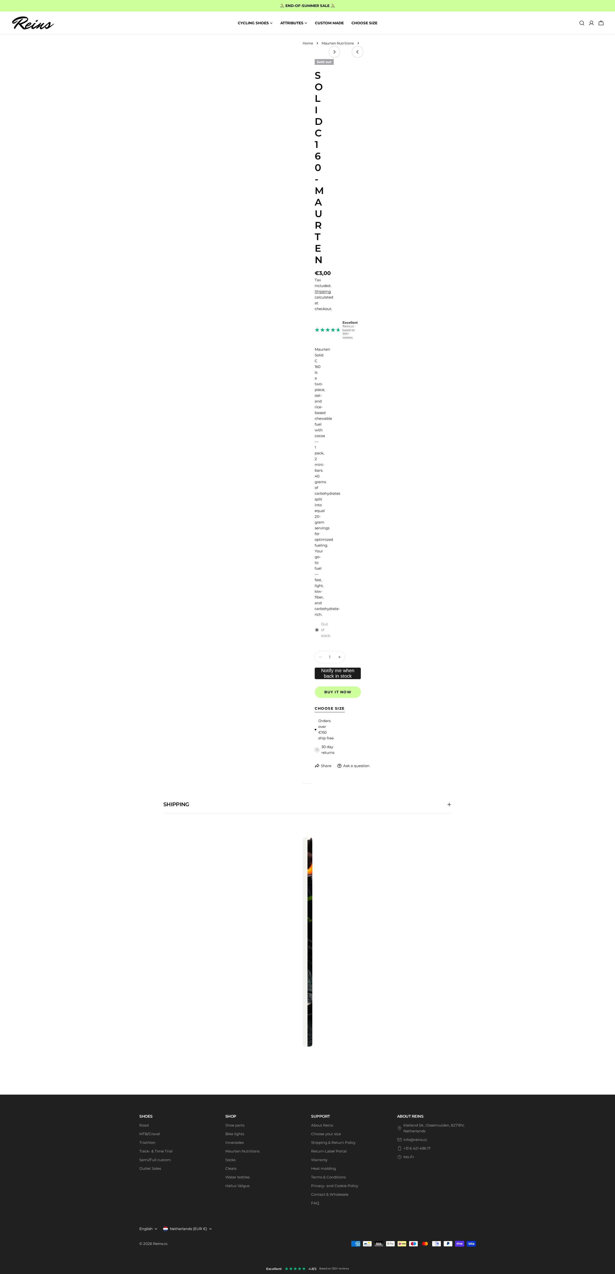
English (146, 1228)
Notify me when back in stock (337, 673)
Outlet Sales (150, 1168)
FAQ (315, 1203)
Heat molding (323, 1168)
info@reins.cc (415, 1139)
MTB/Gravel (149, 1134)
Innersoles (234, 1142)
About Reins (322, 1125)
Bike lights (234, 1134)
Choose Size (330, 708)
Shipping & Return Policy (333, 1142)
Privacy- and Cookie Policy (334, 1185)
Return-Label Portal (329, 1151)
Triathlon (147, 1142)
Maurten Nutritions (338, 43)
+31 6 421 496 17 (416, 1148)
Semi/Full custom (155, 1160)
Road (144, 1125)
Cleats (230, 1168)
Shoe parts (234, 1125)
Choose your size (326, 1134)
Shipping (323, 291)
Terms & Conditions (328, 1177)
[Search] (582, 23)
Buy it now (337, 692)
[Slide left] (357, 52)
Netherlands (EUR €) (188, 1228)
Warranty (319, 1160)
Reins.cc (160, 1243)
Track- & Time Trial (155, 1151)
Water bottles (237, 1177)
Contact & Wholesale (329, 1194)
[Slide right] (334, 52)
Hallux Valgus (237, 1185)
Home (308, 43)
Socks (230, 1160)
